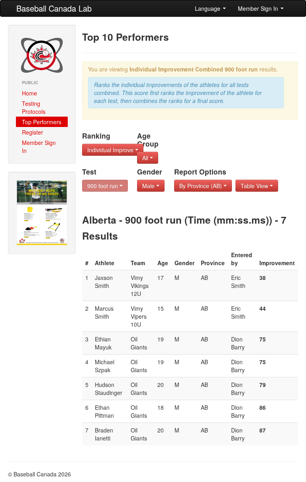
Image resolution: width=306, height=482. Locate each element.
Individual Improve (111, 150)
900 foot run (103, 186)
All (146, 158)
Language (208, 8)
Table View (255, 186)
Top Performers (41, 122)
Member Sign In (259, 8)
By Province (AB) (201, 186)
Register (32, 132)
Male (149, 186)
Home (29, 93)
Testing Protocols (33, 107)
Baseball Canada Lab (54, 8)
